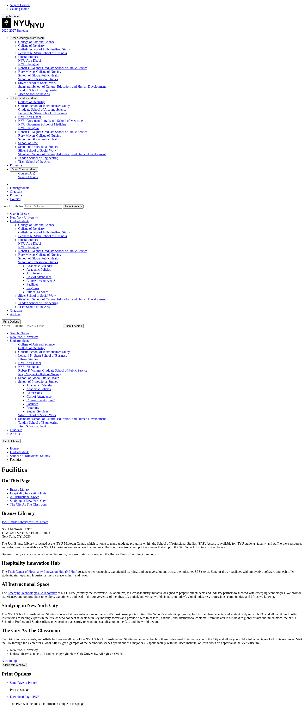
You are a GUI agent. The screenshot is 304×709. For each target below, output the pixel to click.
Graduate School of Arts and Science (42, 109)
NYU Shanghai (28, 64)
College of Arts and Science (36, 42)
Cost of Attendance (38, 277)
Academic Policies (38, 269)
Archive (15, 314)
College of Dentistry (31, 45)
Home (14, 448)
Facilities (32, 284)
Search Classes (28, 177)
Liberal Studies (28, 57)
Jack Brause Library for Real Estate (25, 522)
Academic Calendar (39, 266)
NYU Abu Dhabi (29, 60)
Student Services (37, 292)
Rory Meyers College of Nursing (39, 71)
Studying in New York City (28, 500)
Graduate (24, 98)
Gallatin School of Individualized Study (44, 49)
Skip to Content (20, 5)
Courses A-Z (26, 173)
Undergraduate (28, 37)
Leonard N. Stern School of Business (42, 53)
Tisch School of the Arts (34, 94)
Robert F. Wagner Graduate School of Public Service (52, 68)
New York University (24, 217)
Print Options (11, 321)
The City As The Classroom (28, 504)
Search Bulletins (12, 206)
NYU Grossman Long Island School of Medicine (50, 120)
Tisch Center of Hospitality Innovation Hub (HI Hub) (42, 571)
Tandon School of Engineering (38, 90)
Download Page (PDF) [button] (25, 696)
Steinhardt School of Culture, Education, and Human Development (62, 86)
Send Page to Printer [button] (23, 682)
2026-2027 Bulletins (15, 30)
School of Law (28, 143)
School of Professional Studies (38, 79)
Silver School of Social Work (37, 83)
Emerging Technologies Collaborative (32, 593)
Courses (24, 169)
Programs (16, 165)
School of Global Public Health (38, 75)
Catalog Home (19, 9)
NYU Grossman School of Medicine (42, 124)
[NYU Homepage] (23, 27)
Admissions (34, 273)
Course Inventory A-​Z (40, 280)
